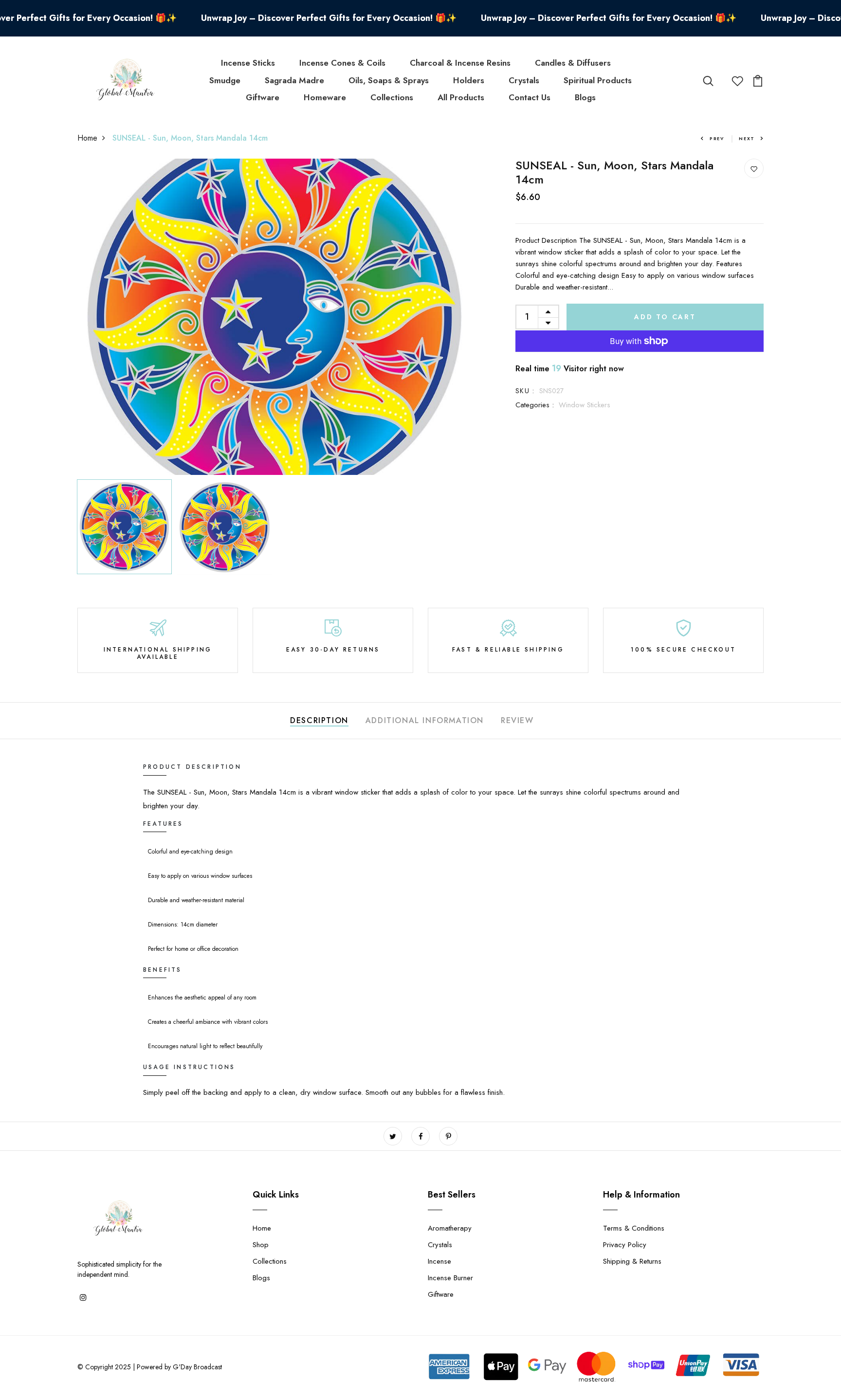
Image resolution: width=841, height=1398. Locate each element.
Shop (261, 1244)
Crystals (524, 80)
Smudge (224, 80)
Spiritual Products (598, 80)
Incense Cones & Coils (342, 63)
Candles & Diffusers (573, 63)
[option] (274, 317)
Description (319, 720)
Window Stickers (584, 404)
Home (87, 138)
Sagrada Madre (294, 80)
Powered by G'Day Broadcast (179, 1367)
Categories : (534, 404)
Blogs (585, 97)
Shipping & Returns (632, 1261)
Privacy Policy (624, 1244)
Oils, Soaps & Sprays (388, 80)
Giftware (262, 97)
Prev (717, 138)
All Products (461, 97)
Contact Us (529, 97)
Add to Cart (665, 317)
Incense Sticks (248, 63)
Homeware (325, 97)
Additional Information (425, 720)
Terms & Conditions (633, 1228)
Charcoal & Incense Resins (460, 63)
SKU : (524, 391)
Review (517, 720)
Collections (391, 97)
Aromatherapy (450, 1228)
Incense (439, 1261)
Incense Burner (450, 1277)
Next (747, 138)
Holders (468, 80)
